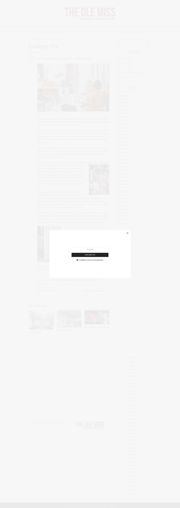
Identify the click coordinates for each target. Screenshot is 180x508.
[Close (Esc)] (127, 233)
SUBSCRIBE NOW (90, 255)
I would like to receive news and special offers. (91, 260)
